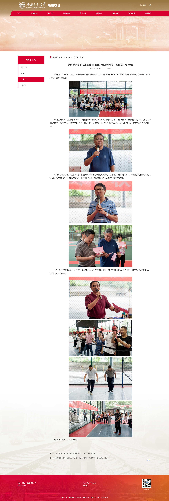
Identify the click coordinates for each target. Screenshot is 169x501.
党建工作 (24, 67)
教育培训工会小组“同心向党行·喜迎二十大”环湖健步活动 (75, 453)
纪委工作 (24, 73)
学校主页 (143, 5)
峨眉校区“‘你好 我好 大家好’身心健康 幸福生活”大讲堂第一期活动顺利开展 (81, 458)
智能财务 (85, 486)
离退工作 (24, 85)
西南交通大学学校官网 (89, 483)
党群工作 (67, 57)
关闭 (148, 460)
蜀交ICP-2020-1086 (101, 497)
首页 (60, 57)
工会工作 (24, 79)
